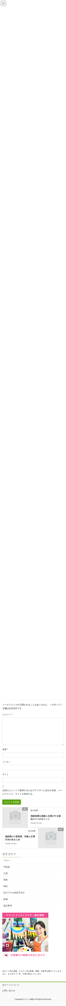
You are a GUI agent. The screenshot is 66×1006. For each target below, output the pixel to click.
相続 (5, 886)
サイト (5, 774)
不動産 (6, 867)
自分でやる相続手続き (14, 892)
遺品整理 (7, 905)
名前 (5, 749)
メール (6, 762)
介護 (5, 873)
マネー (6, 860)
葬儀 (5, 899)
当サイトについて (10, 985)
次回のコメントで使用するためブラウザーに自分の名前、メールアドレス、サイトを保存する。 (32, 792)
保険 (5, 880)
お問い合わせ (8, 990)
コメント (7, 714)
